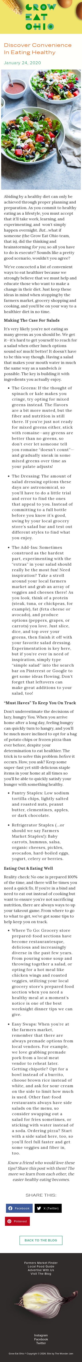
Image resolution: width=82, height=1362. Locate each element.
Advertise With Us (41, 1270)
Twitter (41, 1343)
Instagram (41, 1335)
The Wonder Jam (64, 1353)
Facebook (41, 1339)
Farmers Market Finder (41, 1263)
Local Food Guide (41, 1266)
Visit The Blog (41, 1273)
